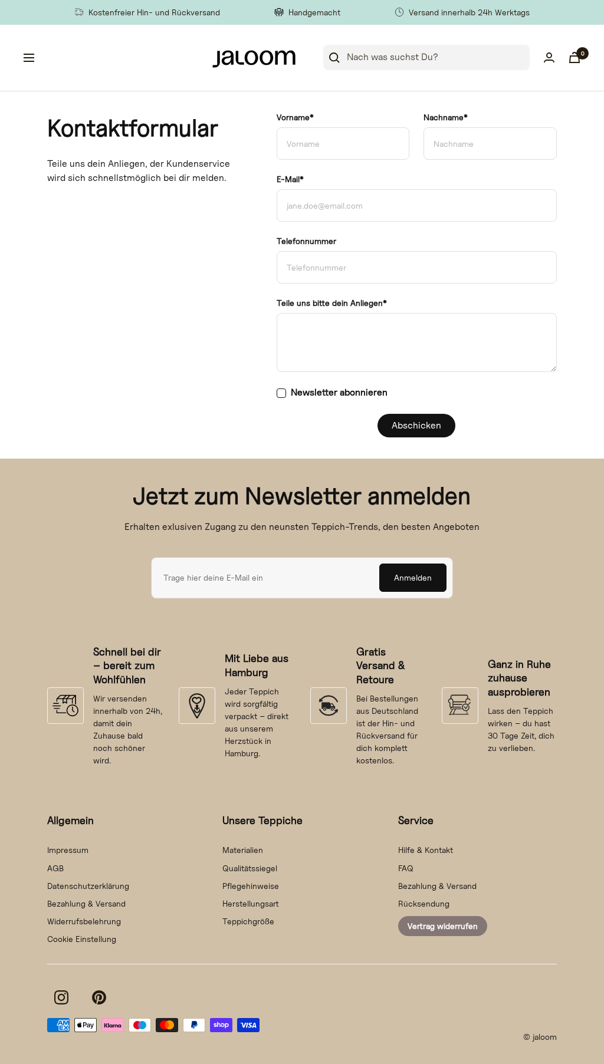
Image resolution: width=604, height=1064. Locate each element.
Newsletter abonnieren (339, 392)
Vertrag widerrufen (443, 926)
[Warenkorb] (574, 57)
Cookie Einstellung (81, 939)
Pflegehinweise (250, 886)
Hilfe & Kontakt (425, 850)
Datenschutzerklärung (88, 886)
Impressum (67, 850)
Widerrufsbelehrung (84, 921)
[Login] (549, 57)
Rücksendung (423, 903)
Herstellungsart (250, 903)
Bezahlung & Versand (86, 903)
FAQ (405, 868)
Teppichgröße (248, 921)
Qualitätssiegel (249, 868)
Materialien (242, 850)
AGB (55, 868)
